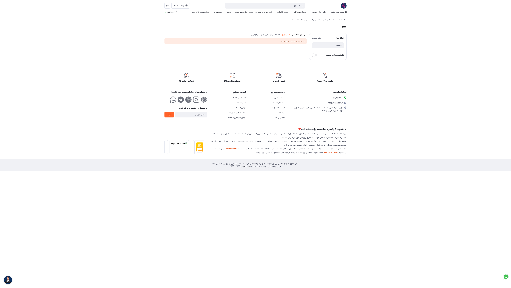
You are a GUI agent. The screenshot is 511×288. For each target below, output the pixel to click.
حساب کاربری (279, 98)
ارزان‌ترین (255, 34)
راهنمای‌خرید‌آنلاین (238, 98)
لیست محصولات (278, 107)
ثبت (169, 114)
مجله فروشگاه (279, 102)
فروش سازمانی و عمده (237, 117)
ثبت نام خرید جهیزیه (237, 112)
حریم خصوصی (240, 102)
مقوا (285, 20)
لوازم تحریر (310, 20)
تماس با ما (280, 117)
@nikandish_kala (331, 152)
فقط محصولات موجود (335, 55)
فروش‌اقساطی (240, 107)
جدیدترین (286, 34)
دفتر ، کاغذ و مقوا (297, 20)
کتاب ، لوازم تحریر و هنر (326, 20)
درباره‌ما (281, 112)
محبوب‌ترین (275, 34)
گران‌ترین (264, 34)
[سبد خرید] (167, 6)
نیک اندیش (342, 20)
